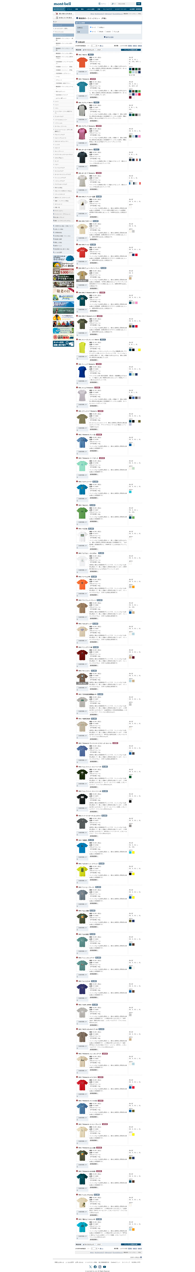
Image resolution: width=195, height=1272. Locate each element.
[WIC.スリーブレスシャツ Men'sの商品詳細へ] (82, 353)
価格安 (135, 46)
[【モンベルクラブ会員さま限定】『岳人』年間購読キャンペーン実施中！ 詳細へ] (63, 271)
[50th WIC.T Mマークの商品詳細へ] (82, 234)
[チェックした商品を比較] (131, 50)
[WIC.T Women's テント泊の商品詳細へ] (82, 448)
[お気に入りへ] (63, 17)
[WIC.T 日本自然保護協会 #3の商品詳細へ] (82, 707)
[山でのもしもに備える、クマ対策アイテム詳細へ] (63, 278)
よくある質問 (70, 1262)
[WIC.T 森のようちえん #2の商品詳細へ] (82, 1232)
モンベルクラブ (107, 9)
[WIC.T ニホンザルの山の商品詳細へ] (82, 1208)
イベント (69, 9)
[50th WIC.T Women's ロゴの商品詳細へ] (82, 329)
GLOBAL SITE (136, 1262)
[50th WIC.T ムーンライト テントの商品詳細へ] (108, 288)
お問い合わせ (79, 1262)
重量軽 (130, 46)
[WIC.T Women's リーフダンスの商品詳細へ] (82, 471)
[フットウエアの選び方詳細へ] (63, 284)
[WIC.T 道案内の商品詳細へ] (82, 853)
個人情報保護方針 (104, 1262)
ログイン (103, 4)
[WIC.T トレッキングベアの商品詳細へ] (82, 971)
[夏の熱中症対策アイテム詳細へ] (63, 298)
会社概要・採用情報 (135, 9)
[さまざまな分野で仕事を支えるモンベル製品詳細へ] (63, 324)
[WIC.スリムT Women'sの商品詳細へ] (82, 401)
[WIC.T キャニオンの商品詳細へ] (108, 689)
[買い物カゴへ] (63, 13)
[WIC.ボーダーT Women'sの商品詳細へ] (82, 186)
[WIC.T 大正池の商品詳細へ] (82, 542)
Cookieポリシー (115, 1262)
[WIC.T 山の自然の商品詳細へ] (82, 947)
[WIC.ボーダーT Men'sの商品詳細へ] (82, 163)
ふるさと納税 (90, 9)
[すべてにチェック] (88, 50)
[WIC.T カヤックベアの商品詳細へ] (82, 495)
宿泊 (82, 9)
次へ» (101, 45)
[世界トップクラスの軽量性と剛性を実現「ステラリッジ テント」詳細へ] (63, 265)
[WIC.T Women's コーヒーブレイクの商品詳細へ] (82, 1137)
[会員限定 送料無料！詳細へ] (63, 337)
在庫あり (102, 27)
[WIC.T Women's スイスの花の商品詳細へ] (82, 1114)
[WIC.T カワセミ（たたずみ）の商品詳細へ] (82, 566)
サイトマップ (126, 1262)
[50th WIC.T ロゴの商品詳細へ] (82, 258)
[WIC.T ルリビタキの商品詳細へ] (82, 994)
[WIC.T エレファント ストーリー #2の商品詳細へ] (82, 804)
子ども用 (116, 32)
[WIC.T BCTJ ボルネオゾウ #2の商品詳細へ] (82, 1042)
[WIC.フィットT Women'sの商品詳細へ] (82, 377)
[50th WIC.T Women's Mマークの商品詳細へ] (82, 306)
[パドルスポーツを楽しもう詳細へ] (63, 311)
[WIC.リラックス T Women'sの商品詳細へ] (82, 424)
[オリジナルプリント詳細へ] (63, 330)
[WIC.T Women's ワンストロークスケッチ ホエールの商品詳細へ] (82, 756)
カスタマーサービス (120, 9)
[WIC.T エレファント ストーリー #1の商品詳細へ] (82, 780)
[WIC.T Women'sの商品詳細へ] (82, 92)
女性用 (108, 32)
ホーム (92, 13)
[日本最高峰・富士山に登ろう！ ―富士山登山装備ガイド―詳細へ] (63, 304)
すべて (94, 27)
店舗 (99, 9)
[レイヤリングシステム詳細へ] (63, 317)
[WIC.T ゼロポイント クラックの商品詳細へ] (82, 877)
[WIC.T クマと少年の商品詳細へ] (82, 590)
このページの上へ (136, 1257)
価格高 (140, 46)
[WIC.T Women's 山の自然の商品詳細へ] (82, 1184)
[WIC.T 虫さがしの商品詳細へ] (82, 518)
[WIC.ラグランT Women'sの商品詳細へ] (82, 139)
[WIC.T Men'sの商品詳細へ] (82, 68)
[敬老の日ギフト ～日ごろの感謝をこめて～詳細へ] (63, 291)
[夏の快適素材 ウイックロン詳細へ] (63, 258)
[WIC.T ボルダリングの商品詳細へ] (82, 637)
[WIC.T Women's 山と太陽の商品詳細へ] (82, 1161)
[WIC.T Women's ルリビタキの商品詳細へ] (82, 1090)
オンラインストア (59, 9)
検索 (138, 3)
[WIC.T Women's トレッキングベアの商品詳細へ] (82, 1067)
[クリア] (99, 50)
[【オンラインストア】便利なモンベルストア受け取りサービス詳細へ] (63, 344)
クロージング (108, 13)
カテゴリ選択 (114, 3)
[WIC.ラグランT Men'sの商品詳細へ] (82, 116)
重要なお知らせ (59, 1262)
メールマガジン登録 (91, 1262)
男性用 (101, 32)
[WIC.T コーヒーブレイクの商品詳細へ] (82, 900)
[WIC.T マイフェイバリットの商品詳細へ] (82, 613)
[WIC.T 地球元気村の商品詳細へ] (82, 732)
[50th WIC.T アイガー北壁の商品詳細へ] (82, 210)
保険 (76, 9)
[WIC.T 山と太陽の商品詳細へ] (82, 924)
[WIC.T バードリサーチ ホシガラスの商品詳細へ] (82, 829)
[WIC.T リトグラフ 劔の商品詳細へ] (82, 660)
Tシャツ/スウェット (118, 13)
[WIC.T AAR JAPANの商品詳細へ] (82, 1018)
